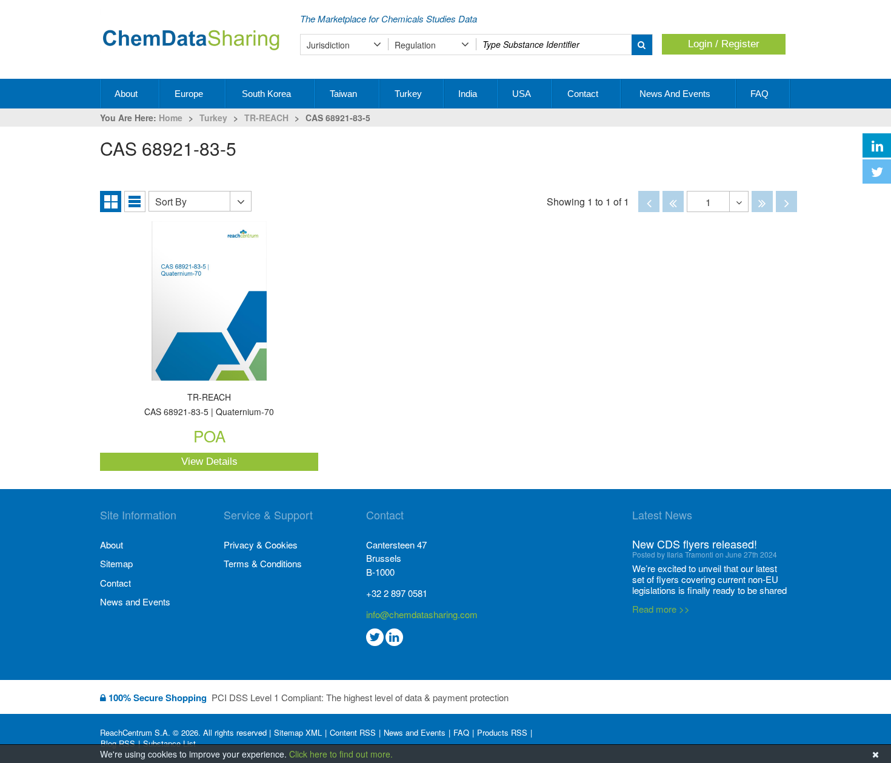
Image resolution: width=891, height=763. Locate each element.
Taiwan (344, 93)
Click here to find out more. (341, 754)
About (127, 93)
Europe (190, 93)
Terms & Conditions (263, 563)
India (468, 93)
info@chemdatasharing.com (422, 614)
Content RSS (353, 732)
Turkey (409, 93)
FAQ (760, 93)
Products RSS (502, 732)
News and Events (676, 93)
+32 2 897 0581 (396, 593)
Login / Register (723, 44)
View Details (209, 461)
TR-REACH (266, 118)
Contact (584, 93)
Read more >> (661, 608)
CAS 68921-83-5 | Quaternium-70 (209, 405)
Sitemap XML (298, 732)
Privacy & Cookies (261, 544)
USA (522, 93)
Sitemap (116, 563)
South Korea (267, 93)
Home (170, 118)
